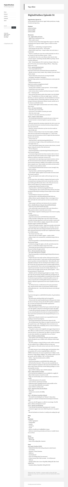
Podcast (39, 472)
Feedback (6, 18)
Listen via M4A (31, 30)
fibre (56, 472)
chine (51, 472)
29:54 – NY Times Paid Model (35, 108)
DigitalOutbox (9, 5)
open (38, 473)
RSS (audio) (6, 35)
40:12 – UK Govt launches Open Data (37, 250)
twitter (58, 473)
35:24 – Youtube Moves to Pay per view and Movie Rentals (42, 205)
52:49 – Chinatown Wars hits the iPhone (37, 388)
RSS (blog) (6, 37)
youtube (29, 475)
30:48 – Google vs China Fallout (35, 116)
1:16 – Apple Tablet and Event (35, 36)
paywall (42, 473)
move (32, 473)
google (29, 473)
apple (47, 472)
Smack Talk (30, 437)
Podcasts (5, 14)
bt (49, 472)
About (5, 20)
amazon (44, 472)
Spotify (52, 473)
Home (5, 12)
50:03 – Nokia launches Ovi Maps (36, 371)
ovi (39, 473)
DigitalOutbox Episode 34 (41, 15)
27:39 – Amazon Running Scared (35, 67)
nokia (35, 473)
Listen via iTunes (32, 28)
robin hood (48, 473)
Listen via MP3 (31, 31)
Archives (6, 16)
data (53, 472)
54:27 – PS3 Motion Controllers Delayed (37, 395)
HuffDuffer (30, 419)
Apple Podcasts (7, 34)
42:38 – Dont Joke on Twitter (35, 305)
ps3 (45, 473)
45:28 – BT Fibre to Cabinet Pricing (36, 335)
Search (5, 25)
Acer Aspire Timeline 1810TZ (35, 446)
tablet (55, 473)
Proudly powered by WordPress (34, 484)
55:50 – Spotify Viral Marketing (35, 405)
